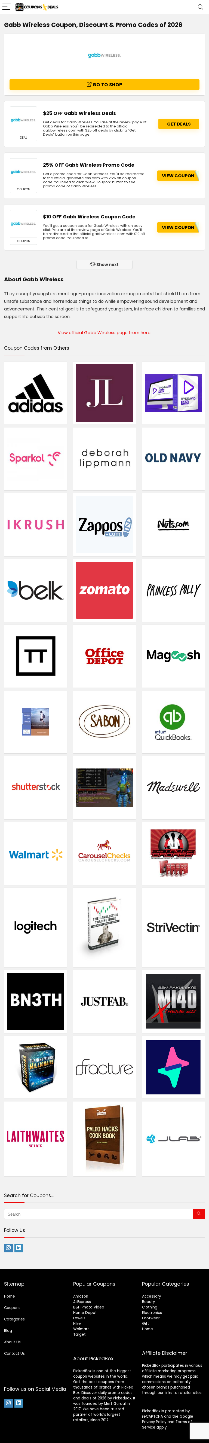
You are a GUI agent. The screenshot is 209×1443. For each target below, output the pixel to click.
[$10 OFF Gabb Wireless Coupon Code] (23, 223)
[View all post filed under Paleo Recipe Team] (104, 1138)
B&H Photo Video (88, 1307)
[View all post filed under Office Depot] (104, 656)
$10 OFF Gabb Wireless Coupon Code (89, 216)
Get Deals (179, 124)
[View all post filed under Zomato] (104, 590)
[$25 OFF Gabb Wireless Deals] (23, 120)
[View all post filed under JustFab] (104, 1001)
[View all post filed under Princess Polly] (173, 590)
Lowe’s (79, 1318)
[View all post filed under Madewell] (173, 787)
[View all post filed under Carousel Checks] (104, 853)
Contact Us (14, 1353)
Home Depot (85, 1312)
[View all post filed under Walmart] (35, 853)
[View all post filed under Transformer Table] (35, 656)
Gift (145, 1323)
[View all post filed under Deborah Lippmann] (104, 458)
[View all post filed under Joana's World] (104, 787)
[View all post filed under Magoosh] (173, 656)
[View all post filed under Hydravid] (173, 393)
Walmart (81, 1329)
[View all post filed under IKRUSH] (35, 524)
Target (79, 1334)
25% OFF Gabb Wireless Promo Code (88, 165)
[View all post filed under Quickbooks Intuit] (173, 721)
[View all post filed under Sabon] (104, 721)
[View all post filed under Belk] (35, 590)
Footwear (151, 1318)
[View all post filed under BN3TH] (35, 1001)
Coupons (12, 1307)
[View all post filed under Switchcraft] (173, 1067)
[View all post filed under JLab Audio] (173, 1138)
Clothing (149, 1307)
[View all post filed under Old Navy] (173, 458)
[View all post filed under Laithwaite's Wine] (35, 1138)
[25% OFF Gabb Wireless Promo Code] (23, 172)
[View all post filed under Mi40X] (173, 1001)
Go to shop (106, 84)
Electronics (152, 1312)
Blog (8, 1330)
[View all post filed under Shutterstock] (35, 787)
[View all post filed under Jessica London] (104, 393)
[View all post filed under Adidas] (35, 393)
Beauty (148, 1301)
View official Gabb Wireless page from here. (104, 333)
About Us (12, 1342)
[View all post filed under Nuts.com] (173, 524)
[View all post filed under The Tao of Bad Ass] (173, 853)
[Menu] (6, 7)
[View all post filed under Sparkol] (35, 458)
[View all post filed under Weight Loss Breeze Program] (35, 721)
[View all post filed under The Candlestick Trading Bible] (104, 927)
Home (9, 1296)
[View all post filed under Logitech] (35, 927)
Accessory (151, 1296)
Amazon (80, 1296)
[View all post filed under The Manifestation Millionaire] (35, 1067)
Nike (77, 1323)
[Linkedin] (18, 1248)
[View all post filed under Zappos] (104, 524)
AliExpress (82, 1301)
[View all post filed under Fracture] (104, 1067)
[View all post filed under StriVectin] (173, 927)
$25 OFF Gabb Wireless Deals (79, 113)
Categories (14, 1319)
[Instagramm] (8, 1248)
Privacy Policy (154, 1421)
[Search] (200, 7)
